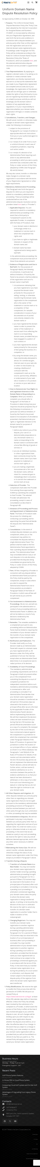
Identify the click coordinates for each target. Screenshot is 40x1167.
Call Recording (35, 1148)
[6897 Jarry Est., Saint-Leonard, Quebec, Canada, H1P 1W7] (4, 1115)
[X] (10, 1121)
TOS (37, 1144)
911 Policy (36, 1139)
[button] (28, 2)
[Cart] (36, 2)
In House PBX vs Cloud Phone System (16, 1080)
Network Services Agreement (32, 1153)
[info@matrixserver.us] (4, 1104)
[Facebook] (4, 1121)
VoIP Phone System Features (12, 1075)
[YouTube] (15, 1121)
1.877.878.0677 (11, 1107)
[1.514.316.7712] (4, 1110)
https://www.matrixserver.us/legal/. (19, 997)
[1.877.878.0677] (4, 1107)
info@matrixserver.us (14, 1104)
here (31, 61)
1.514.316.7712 (11, 1110)
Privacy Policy (35, 1134)
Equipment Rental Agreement (32, 1158)
